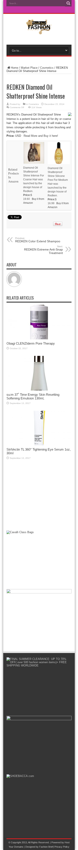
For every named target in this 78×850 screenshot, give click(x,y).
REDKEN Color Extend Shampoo (37, 240)
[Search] (68, 3)
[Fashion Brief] (39, 31)
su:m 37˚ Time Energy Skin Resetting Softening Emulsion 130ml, (32, 396)
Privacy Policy (61, 846)
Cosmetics (47, 67)
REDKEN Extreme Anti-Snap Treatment (43, 250)
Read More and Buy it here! (41, 135)
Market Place (29, 67)
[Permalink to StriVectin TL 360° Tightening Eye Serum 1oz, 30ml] (39, 444)
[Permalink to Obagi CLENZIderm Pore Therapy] (39, 338)
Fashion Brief (46, 846)
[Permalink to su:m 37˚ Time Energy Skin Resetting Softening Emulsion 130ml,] (39, 389)
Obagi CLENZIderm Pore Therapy (30, 343)
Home (14, 67)
